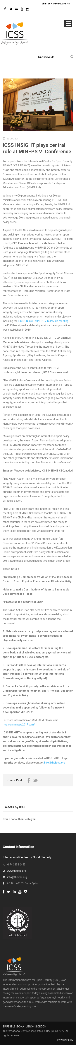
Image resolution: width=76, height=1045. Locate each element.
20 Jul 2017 (13, 138)
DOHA (20, 1026)
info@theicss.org (54, 762)
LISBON (30, 1026)
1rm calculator (11, 896)
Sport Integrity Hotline (39, 3)
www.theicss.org (16, 870)
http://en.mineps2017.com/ (19, 724)
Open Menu (68, 23)
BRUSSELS (9, 1026)
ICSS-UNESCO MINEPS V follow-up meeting (43, 321)
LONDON (41, 1026)
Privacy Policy (65, 1039)
